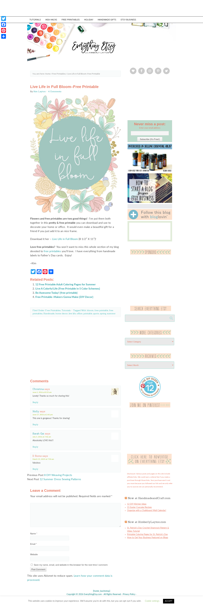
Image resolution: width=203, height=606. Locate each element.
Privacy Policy (129, 594)
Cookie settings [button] (152, 601)
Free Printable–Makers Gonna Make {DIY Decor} (64, 297)
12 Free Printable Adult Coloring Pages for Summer (65, 284)
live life (72, 313)
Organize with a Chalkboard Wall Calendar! (146, 510)
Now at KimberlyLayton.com (147, 522)
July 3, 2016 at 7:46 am (42, 437)
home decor (61, 313)
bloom (90, 310)
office (79, 313)
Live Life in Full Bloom (65, 239)
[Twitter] (4, 18)
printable (87, 313)
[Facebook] (4, 24)
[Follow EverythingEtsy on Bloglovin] (150, 219)
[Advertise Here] (149, 464)
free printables (52, 251)
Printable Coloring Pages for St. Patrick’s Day (147, 534)
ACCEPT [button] (168, 601)
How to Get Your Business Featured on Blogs (147, 538)
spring (103, 313)
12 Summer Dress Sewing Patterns (60, 479)
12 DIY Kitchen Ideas (136, 504)
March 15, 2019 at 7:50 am (43, 459)
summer (111, 313)
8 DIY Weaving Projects (58, 475)
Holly (36, 411)
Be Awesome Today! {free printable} (56, 293)
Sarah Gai (38, 433)
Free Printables (53, 310)
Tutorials (66, 310)
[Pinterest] (4, 30)
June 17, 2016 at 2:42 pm (43, 415)
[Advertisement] (75, 345)
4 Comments (54, 91)
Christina (38, 389)
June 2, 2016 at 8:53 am (42, 392)
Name (33, 533)
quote (96, 313)
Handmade (49, 313)
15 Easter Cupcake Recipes (139, 507)
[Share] (4, 36)
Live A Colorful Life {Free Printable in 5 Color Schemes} (67, 288)
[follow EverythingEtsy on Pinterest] (149, 407)
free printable (101, 310)
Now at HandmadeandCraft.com (149, 498)
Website (34, 554)
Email (33, 543)
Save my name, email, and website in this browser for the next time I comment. (71, 564)
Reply (35, 402)
